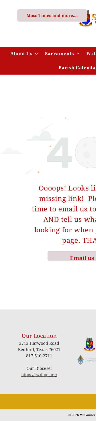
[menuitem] (24, 54)
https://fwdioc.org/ (39, 374)
